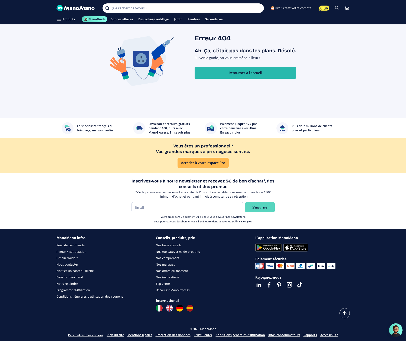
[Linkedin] (258, 284)
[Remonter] (345, 313)
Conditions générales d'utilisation (240, 335)
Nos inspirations (167, 277)
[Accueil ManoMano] (76, 8)
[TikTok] (299, 284)
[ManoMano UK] (169, 308)
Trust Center (203, 335)
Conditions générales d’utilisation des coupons (89, 296)
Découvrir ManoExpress (173, 290)
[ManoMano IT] (159, 308)
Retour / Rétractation (71, 252)
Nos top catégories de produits (178, 252)
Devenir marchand (69, 277)
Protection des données (173, 335)
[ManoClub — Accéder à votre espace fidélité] (324, 8)
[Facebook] (269, 284)
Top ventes (163, 284)
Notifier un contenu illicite (75, 271)
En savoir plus (243, 221)
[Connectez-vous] (336, 8)
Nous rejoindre (67, 284)
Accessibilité (329, 335)
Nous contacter (67, 264)
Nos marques (165, 264)
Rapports (310, 335)
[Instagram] (289, 284)
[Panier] (346, 8)
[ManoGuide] (396, 330)
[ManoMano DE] (179, 308)
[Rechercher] (107, 8)
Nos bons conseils (169, 245)
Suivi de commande (70, 245)
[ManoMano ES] (189, 308)
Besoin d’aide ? (67, 258)
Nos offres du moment (172, 271)
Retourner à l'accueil (245, 73)
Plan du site (115, 335)
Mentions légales (139, 335)
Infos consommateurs (284, 335)
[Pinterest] (279, 284)
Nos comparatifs (167, 258)
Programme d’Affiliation (73, 290)
